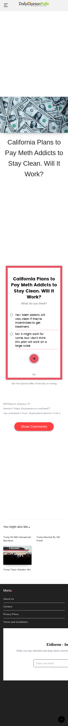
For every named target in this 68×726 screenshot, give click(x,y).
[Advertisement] (34, 50)
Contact (7, 606)
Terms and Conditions (15, 622)
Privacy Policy (11, 614)
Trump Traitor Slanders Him (17, 569)
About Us (8, 599)
